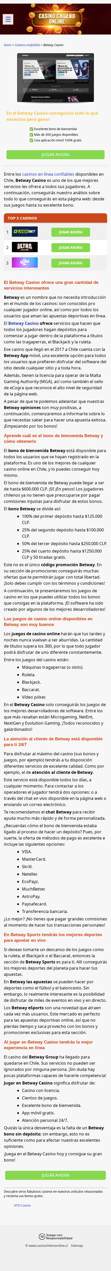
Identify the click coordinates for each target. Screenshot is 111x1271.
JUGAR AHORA (70, 232)
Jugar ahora (55, 154)
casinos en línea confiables (48, 174)
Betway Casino (23, 323)
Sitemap (77, 1245)
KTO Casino (22, 1205)
